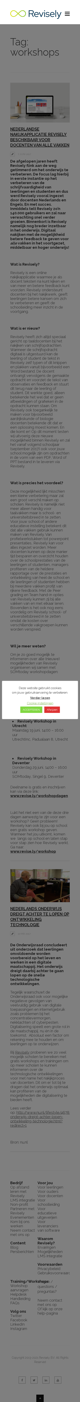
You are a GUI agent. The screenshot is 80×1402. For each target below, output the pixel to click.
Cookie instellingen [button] (40, 703)
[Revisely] (36, 17)
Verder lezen (40, 698)
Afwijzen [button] (52, 709)
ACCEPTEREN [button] (31, 709)
